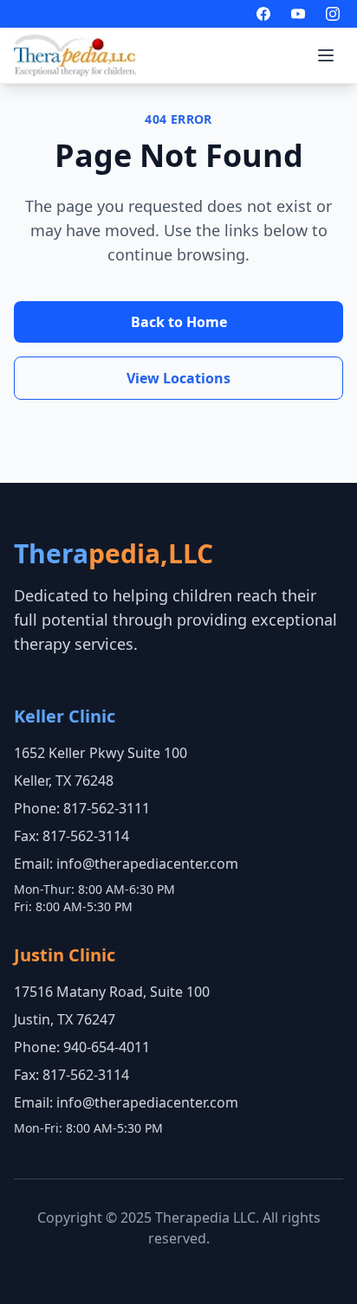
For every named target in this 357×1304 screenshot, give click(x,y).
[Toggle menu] (325, 55)
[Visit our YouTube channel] (298, 13)
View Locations (178, 378)
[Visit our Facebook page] (263, 13)
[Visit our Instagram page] (332, 13)
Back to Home (179, 321)
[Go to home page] (75, 55)
